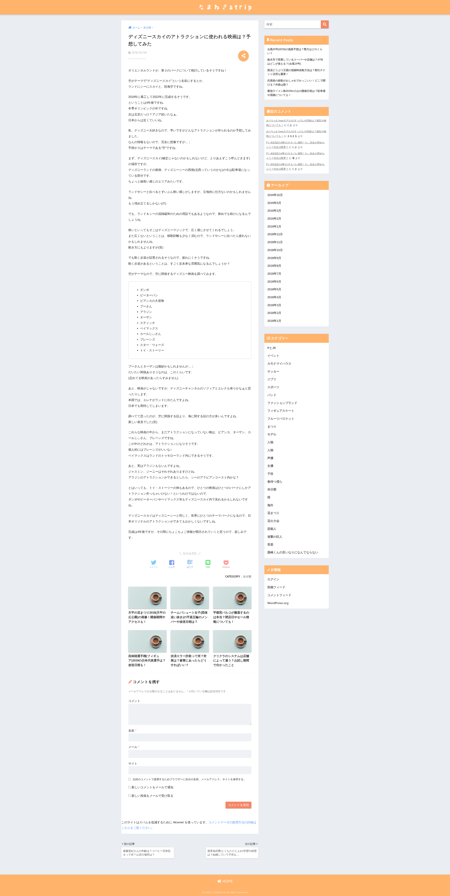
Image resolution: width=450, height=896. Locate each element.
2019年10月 (275, 195)
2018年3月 (274, 305)
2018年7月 (274, 273)
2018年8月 (274, 265)
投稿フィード (276, 587)
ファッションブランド (282, 403)
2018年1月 (274, 321)
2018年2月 (274, 313)
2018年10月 (275, 250)
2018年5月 (274, 289)
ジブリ (271, 379)
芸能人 (271, 529)
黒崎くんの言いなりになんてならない (292, 552)
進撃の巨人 (274, 536)
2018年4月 (274, 297)
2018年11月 (275, 242)
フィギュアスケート (280, 410)
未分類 (247, 576)
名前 (132, 730)
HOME (227, 881)
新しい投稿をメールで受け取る (152, 795)
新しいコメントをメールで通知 (152, 787)
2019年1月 (274, 226)
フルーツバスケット (280, 418)
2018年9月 (274, 258)
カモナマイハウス (279, 363)
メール (133, 747)
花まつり (273, 513)
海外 (270, 505)
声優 (270, 458)
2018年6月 (274, 281)
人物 (270, 442)
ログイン (273, 579)
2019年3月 (274, 210)
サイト (132, 763)
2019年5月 (274, 203)
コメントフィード (279, 595)
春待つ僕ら (274, 481)
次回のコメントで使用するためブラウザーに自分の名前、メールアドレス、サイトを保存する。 (189, 779)
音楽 (270, 544)
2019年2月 (274, 218)
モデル (271, 434)
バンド (271, 395)
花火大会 (273, 521)
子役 (270, 473)
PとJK (271, 348)
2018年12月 (275, 234)
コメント (134, 701)
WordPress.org (277, 603)
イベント (273, 355)
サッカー (273, 371)
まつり (271, 426)
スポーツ (273, 387)
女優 (270, 466)
